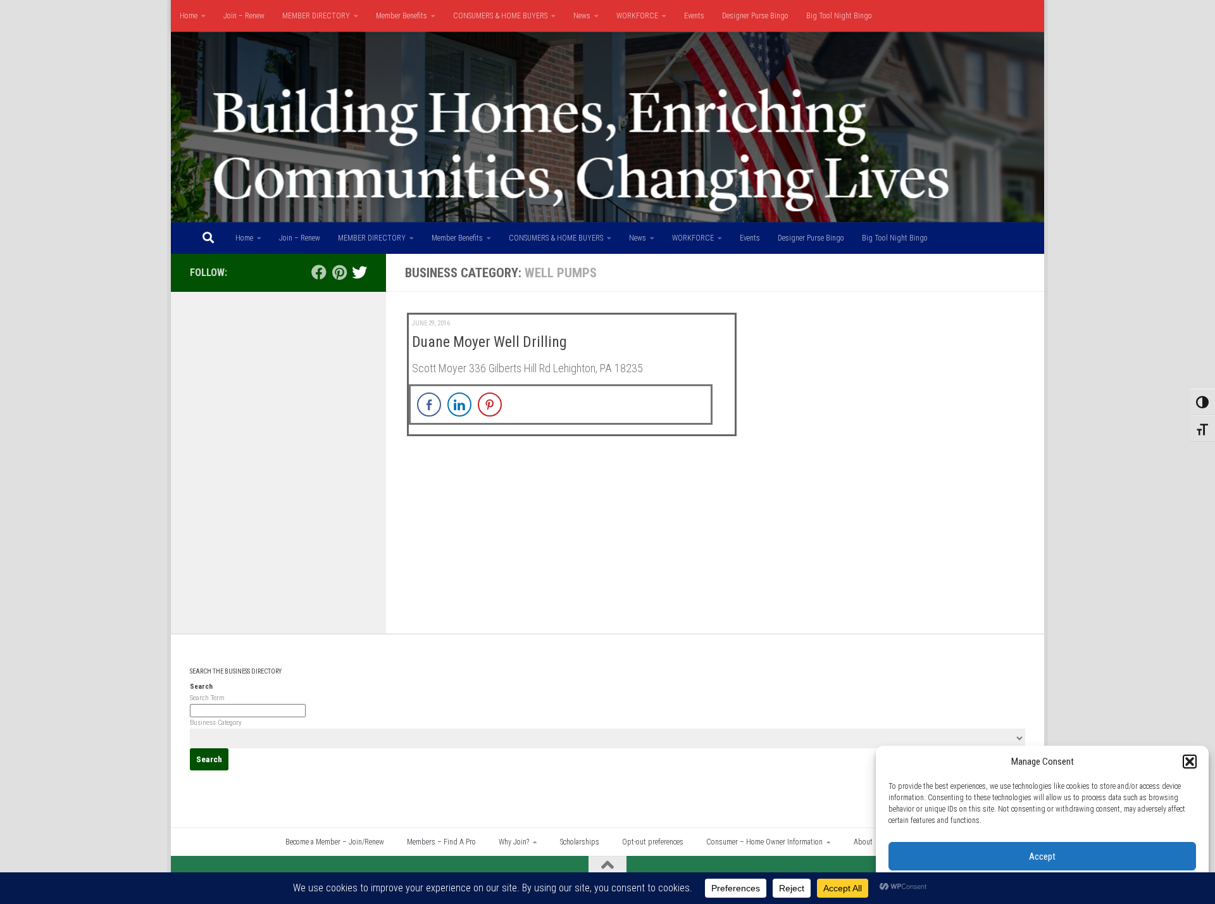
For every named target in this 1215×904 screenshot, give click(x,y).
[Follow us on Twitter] (359, 272)
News (581, 15)
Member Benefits (401, 15)
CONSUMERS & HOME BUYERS (500, 15)
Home (188, 15)
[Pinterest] (339, 272)
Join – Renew (244, 15)
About (863, 842)
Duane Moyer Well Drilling (489, 342)
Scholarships (579, 842)
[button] (1189, 761)
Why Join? (514, 842)
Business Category (216, 723)
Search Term (207, 698)
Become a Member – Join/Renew (334, 842)
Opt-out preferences (652, 842)
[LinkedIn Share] (459, 404)
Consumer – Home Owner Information (764, 842)
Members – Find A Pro (441, 842)
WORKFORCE (637, 15)
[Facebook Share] (429, 404)
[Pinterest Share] (490, 404)
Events (694, 15)
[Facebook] (319, 272)
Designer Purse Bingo (755, 15)
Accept (1042, 856)
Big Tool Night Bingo (839, 15)
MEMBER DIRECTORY (316, 15)
